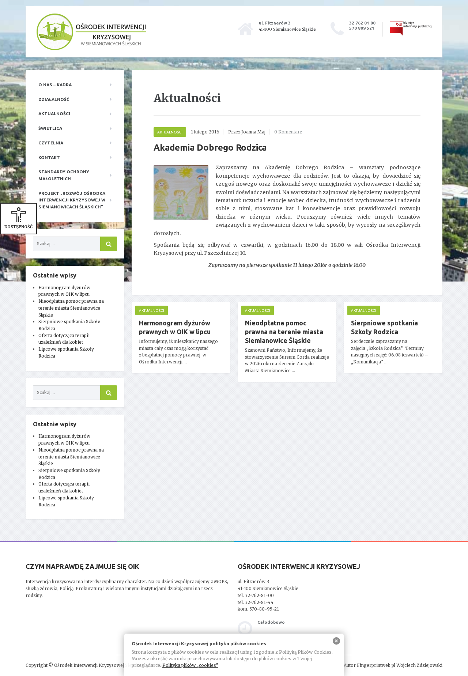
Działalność (53, 99)
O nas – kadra (55, 84)
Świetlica (50, 128)
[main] (287, 237)
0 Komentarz (288, 132)
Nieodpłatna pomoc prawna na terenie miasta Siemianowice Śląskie (71, 307)
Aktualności (54, 113)
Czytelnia (50, 142)
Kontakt (49, 157)
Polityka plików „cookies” (190, 665)
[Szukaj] (108, 244)
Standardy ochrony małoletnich (63, 175)
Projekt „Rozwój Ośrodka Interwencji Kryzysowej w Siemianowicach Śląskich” (71, 200)
